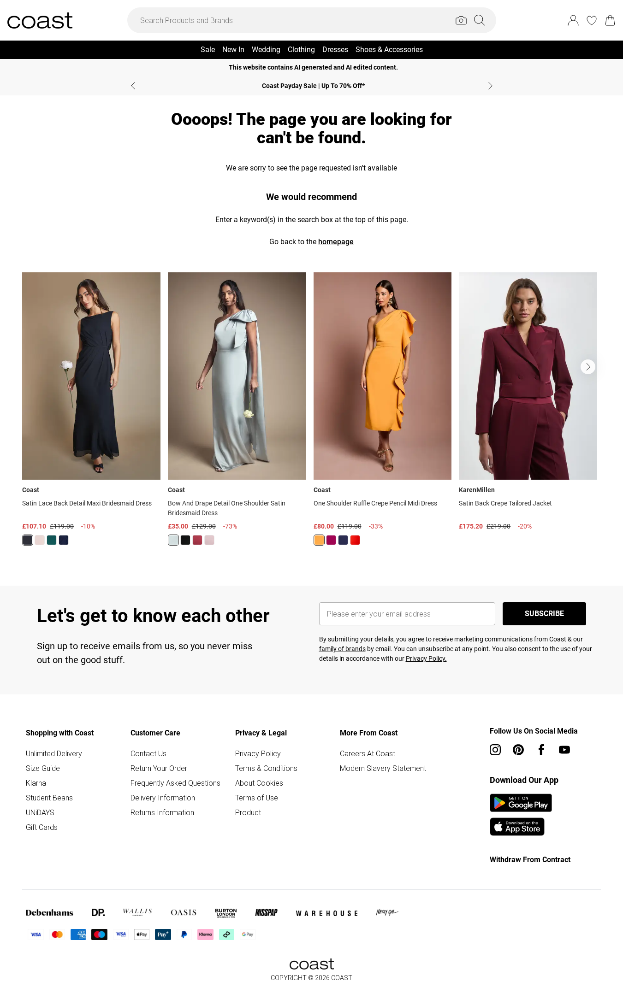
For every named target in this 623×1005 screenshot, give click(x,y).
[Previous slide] (133, 85)
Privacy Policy (258, 753)
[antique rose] (209, 540)
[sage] (173, 540)
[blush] (40, 540)
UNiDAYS (40, 812)
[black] (28, 540)
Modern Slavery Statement (383, 768)
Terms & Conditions (266, 768)
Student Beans (49, 797)
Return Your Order (159, 768)
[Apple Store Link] (521, 826)
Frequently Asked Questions (175, 783)
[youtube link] (564, 749)
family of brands (342, 648)
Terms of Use (256, 797)
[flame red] (355, 540)
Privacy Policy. (426, 658)
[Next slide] (490, 85)
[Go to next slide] (588, 366)
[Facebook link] (541, 749)
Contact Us (148, 753)
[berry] (331, 540)
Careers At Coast (367, 753)
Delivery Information (163, 797)
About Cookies (259, 783)
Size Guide (43, 768)
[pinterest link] (518, 749)
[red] (197, 540)
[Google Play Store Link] (521, 802)
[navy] (64, 540)
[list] (311, 414)
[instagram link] (495, 749)
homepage (336, 241)
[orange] (319, 540)
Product (248, 812)
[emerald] (52, 540)
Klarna (36, 783)
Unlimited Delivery (54, 753)
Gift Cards (42, 827)
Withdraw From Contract (530, 859)
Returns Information (162, 812)
